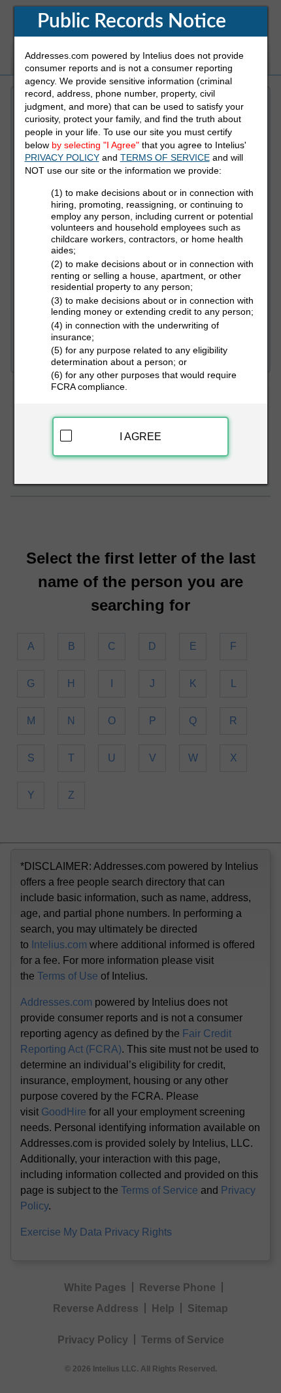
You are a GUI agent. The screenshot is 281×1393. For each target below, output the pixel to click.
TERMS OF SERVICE (165, 157)
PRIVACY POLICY (62, 157)
